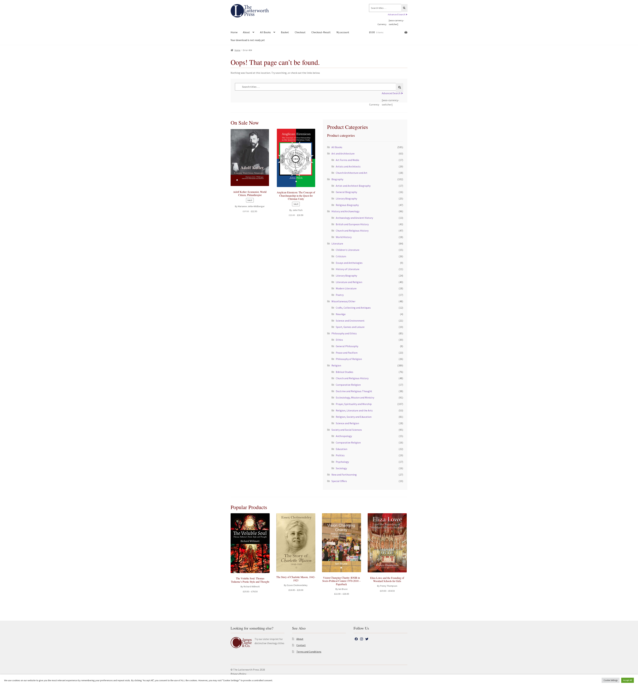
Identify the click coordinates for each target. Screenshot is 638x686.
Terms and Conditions (308, 651)
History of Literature (347, 269)
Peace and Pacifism (347, 352)
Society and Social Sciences (346, 429)
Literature (337, 243)
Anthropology (344, 436)
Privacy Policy (238, 674)
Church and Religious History (352, 230)
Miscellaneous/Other (343, 301)
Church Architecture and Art (351, 172)
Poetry (340, 294)
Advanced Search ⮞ (397, 14)
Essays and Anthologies (349, 262)
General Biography (346, 192)
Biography (337, 179)
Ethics (339, 339)
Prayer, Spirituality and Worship (354, 404)
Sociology (341, 468)
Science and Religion (347, 423)
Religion (336, 365)
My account (342, 32)
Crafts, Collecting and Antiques (353, 307)
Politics (340, 455)
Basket (285, 32)
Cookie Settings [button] (611, 680)
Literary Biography (346, 198)
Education (341, 449)
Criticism (341, 256)
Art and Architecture (343, 153)
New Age (341, 314)
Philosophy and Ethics (344, 333)
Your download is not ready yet (248, 40)
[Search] (404, 8)
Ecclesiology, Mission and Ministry (355, 397)
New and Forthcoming (344, 474)
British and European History (352, 224)
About (246, 32)
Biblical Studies (344, 372)
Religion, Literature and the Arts (354, 410)
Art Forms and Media (347, 160)
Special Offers (339, 481)
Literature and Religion (349, 282)
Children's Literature (347, 249)
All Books (265, 32)
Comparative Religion (348, 384)
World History (344, 237)
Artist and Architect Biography (353, 185)
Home (234, 32)
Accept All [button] (627, 680)
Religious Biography (347, 205)
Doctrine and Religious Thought (354, 391)
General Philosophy (347, 346)
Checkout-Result (321, 32)
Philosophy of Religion (349, 359)
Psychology (342, 461)
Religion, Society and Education (354, 416)
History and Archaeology (345, 211)
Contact (301, 645)
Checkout (300, 32)
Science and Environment (350, 320)
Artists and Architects (348, 166)
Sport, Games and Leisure (350, 327)
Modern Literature (346, 288)
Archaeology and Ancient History (354, 217)
